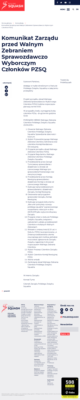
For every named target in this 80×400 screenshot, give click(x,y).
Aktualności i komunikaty (37, 310)
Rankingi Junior (38, 366)
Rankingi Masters (39, 372)
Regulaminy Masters (53, 320)
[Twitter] (61, 2)
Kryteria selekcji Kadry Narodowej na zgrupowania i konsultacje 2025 (53, 351)
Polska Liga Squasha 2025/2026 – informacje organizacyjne (40, 351)
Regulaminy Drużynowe (50, 318)
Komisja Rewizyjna (26, 311)
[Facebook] (57, 2)
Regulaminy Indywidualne (51, 314)
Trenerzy (36, 306)
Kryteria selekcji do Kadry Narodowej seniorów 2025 (52, 333)
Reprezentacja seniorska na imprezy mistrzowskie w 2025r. (38, 323)
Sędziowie (50, 383)
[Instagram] (70, 2)
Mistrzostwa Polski (39, 355)
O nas (48, 381)
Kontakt (23, 319)
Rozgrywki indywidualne (38, 341)
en (77, 9)
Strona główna (7, 23)
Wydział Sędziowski (26, 330)
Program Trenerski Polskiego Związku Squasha (52, 370)
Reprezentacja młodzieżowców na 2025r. (39, 317)
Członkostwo (24, 322)
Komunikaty (24, 320)
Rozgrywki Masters (39, 370)
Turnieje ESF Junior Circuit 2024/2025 (39, 363)
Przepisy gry (50, 362)
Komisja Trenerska (26, 312)
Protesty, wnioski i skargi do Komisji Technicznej (26, 315)
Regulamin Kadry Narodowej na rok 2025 (52, 359)
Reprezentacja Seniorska (38, 313)
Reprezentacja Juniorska (38, 329)
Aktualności (24, 331)
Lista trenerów (51, 367)
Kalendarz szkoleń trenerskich (52, 374)
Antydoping (24, 328)
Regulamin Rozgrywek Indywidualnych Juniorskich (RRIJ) (52, 310)
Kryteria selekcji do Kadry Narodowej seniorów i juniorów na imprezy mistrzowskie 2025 (52, 344)
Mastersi (36, 356)
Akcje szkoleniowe (39, 308)
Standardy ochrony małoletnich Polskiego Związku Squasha (52, 327)
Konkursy (23, 308)
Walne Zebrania (25, 326)
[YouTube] (65, 2)
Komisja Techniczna (26, 309)
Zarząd (23, 306)
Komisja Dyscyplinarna (51, 322)
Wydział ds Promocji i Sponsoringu (26, 324)
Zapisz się (65, 334)
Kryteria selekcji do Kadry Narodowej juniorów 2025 (52, 337)
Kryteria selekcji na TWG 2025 (52, 355)
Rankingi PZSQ (38, 347)
